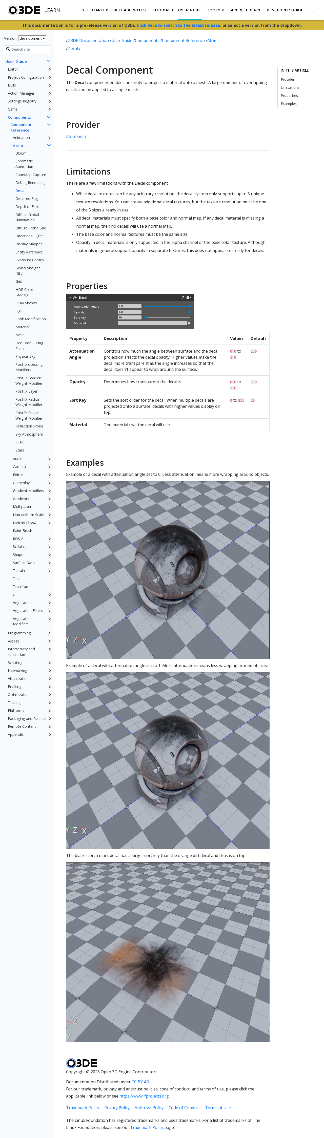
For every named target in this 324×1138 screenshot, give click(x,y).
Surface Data (24, 562)
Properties (289, 95)
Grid (18, 281)
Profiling (15, 686)
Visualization (18, 678)
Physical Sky (25, 356)
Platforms (16, 710)
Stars (19, 450)
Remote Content (22, 726)
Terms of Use (218, 1107)
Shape (18, 554)
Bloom (21, 153)
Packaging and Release (27, 718)
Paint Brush (22, 530)
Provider (287, 79)
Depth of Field (27, 206)
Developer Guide (285, 10)
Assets (13, 641)
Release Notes (130, 10)
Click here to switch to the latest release (178, 25)
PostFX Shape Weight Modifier (28, 415)
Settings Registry (22, 101)
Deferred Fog (26, 198)
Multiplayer (22, 506)
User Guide (190, 10)
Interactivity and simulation (21, 652)
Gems (12, 109)
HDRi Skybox (26, 302)
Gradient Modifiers (28, 490)
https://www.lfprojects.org (144, 1096)
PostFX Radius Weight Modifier (28, 402)
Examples (289, 103)
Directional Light (29, 236)
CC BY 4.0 (140, 1082)
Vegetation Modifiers (22, 621)
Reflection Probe (29, 426)
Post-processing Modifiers (29, 367)
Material (22, 327)
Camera (19, 466)
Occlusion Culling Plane (29, 345)
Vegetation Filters (28, 610)
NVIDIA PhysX (24, 522)
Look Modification (30, 318)
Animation (21, 137)
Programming (19, 633)
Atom (18, 145)
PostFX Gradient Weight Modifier (29, 380)
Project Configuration (26, 77)
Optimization (19, 694)
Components (19, 117)
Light (19, 311)
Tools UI (216, 10)
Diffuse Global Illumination (27, 217)
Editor (13, 69)
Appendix (16, 734)
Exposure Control (30, 260)
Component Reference (21, 127)
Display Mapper (28, 244)
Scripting (20, 546)
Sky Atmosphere (29, 434)
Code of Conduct (184, 1107)
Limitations (290, 87)
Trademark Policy (82, 1107)
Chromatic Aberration (24, 164)
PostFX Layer (26, 391)
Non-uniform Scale (28, 514)
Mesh (20, 335)
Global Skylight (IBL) (27, 271)
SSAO (20, 442)
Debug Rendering (30, 182)
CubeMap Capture (30, 174)
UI (14, 594)
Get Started (95, 10)
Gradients (21, 498)
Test (17, 578)
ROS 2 (18, 538)
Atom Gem (76, 136)
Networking (17, 670)
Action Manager (21, 93)
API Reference (246, 10)
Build (12, 85)
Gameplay (21, 482)
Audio (18, 458)
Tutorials (162, 10)
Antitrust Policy (149, 1107)
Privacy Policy (117, 1107)
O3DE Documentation (89, 40)
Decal (20, 190)
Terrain (19, 570)
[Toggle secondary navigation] (312, 10)
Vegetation (22, 602)
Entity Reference (29, 252)
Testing (14, 702)
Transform (22, 586)
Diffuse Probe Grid (30, 228)
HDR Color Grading (24, 292)
